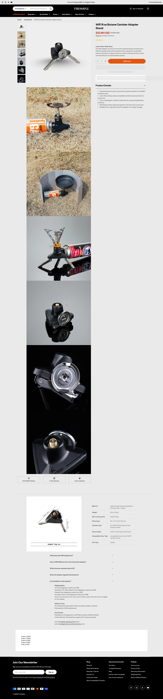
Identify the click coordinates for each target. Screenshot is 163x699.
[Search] (51, 9)
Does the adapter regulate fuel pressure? (64, 575)
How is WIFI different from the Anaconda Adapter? (68, 562)
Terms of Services (37, 677)
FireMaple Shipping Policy (67, 622)
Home (19, 20)
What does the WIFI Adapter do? (61, 555)
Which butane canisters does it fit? (62, 568)
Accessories (28, 20)
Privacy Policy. (50, 677)
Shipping (98, 35)
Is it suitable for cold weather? (60, 581)
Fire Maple (21, 694)
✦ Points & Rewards (154, 2)
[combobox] (33, 8)
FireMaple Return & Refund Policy (70, 624)
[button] (99, 40)
